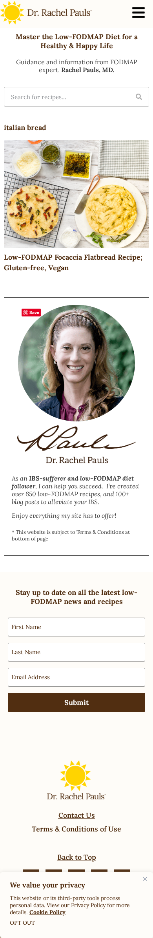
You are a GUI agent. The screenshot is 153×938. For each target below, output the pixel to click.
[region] (76, 905)
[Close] (144, 879)
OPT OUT (22, 922)
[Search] (139, 96)
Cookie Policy (47, 912)
